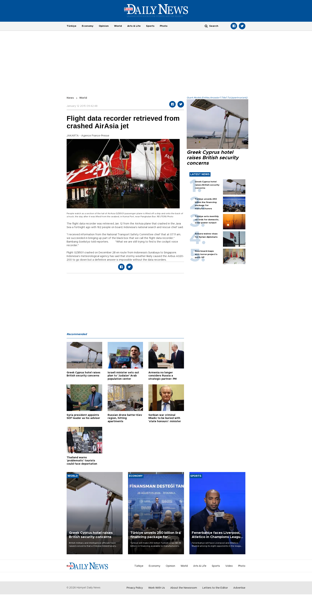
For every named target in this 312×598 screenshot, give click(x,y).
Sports (150, 26)
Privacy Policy (135, 588)
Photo (163, 26)
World (118, 26)
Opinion (104, 26)
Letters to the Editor (215, 588)
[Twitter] (242, 26)
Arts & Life (134, 26)
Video (229, 566)
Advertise (239, 588)
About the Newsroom (183, 588)
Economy (87, 26)
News (70, 98)
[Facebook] (234, 26)
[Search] (206, 25)
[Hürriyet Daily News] (156, 10)
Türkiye (71, 26)
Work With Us (156, 588)
